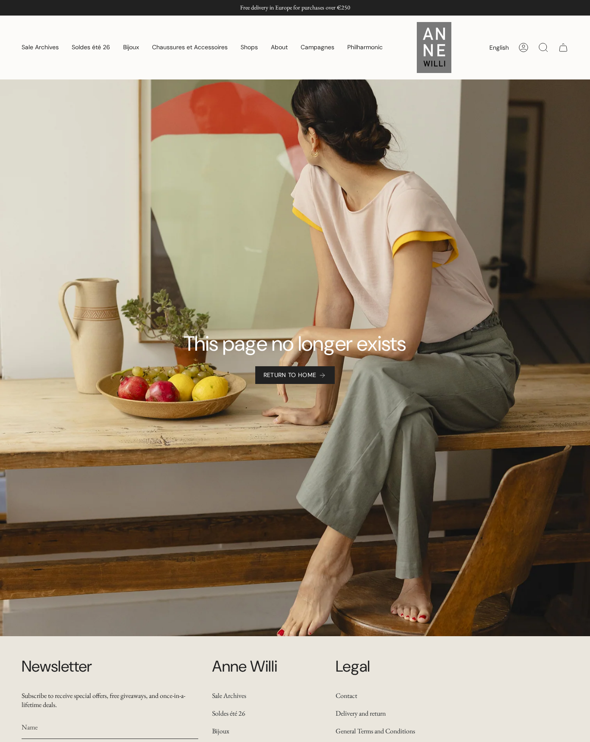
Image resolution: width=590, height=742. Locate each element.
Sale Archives (229, 695)
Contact (346, 695)
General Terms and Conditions (375, 731)
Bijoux (220, 731)
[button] (40, 47)
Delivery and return (361, 713)
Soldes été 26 (228, 713)
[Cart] (563, 47)
